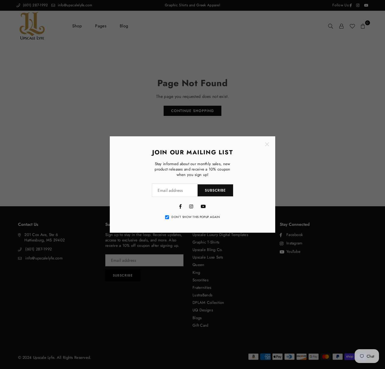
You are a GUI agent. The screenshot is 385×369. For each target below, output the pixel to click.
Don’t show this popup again (195, 217)
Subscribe (215, 190)
